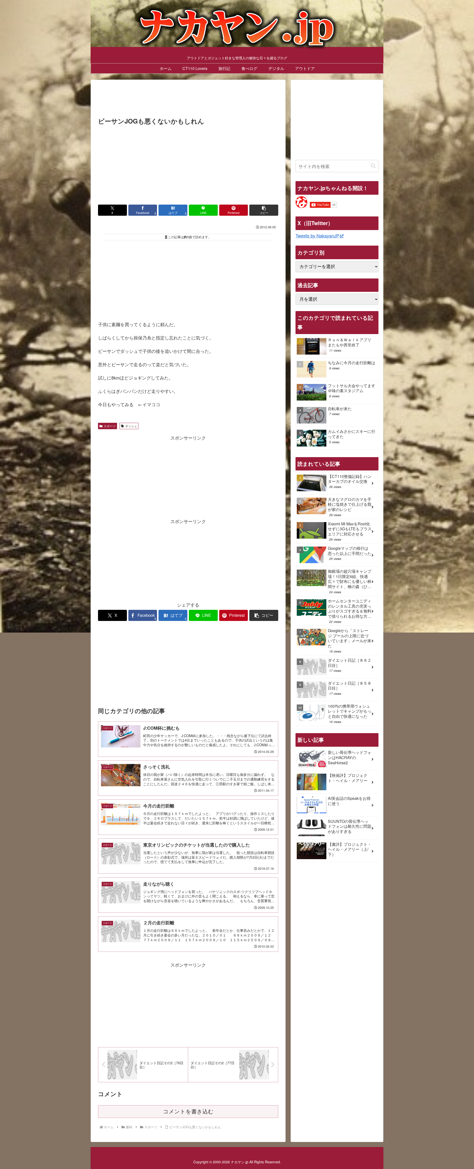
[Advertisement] (188, 100)
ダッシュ (131, 426)
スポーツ (110, 426)
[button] (263, 210)
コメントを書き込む (188, 1111)
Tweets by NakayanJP (317, 235)
